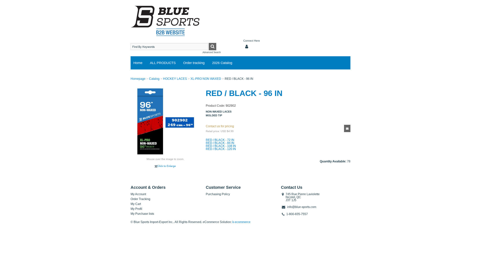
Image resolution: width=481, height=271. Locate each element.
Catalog (154, 78)
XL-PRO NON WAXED (206, 78)
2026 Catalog (222, 63)
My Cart (136, 204)
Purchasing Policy (218, 194)
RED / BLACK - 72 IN (220, 140)
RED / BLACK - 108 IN (221, 146)
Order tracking (194, 63)
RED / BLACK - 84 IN (220, 143)
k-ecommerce (241, 222)
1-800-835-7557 (297, 214)
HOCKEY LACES (175, 78)
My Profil (136, 208)
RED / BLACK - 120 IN (221, 149)
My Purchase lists (142, 213)
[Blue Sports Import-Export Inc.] (165, 21)
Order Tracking (140, 199)
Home (137, 63)
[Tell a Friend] (347, 128)
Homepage (138, 78)
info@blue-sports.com (301, 207)
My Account (138, 194)
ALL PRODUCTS (163, 63)
